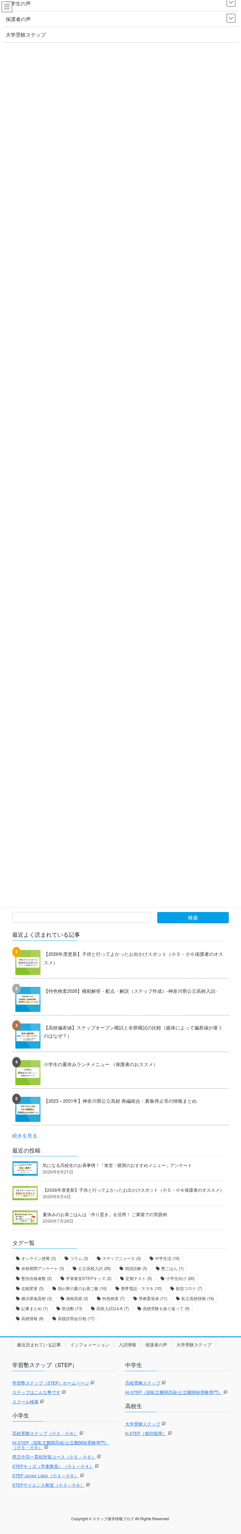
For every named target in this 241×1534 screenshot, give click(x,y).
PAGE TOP (229, 1482)
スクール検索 (25, 1401)
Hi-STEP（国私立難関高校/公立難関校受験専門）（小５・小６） (60, 1444)
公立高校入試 (94, 1268)
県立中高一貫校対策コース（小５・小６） (54, 1457)
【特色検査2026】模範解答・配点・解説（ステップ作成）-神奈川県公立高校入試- (130, 990)
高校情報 (32, 1318)
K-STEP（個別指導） (146, 1433)
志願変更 (32, 1288)
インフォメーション (90, 1344)
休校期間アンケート (42, 1268)
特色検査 (113, 1298)
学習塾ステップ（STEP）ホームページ (50, 1383)
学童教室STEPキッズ (88, 1278)
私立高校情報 (197, 1298)
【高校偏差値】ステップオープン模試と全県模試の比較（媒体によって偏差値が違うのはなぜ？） (133, 1031)
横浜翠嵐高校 (36, 1298)
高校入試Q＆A (112, 1308)
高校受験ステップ (142, 1383)
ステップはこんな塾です (36, 1392)
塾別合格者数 (36, 1278)
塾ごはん (172, 1268)
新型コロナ (189, 1288)
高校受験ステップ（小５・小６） (45, 1433)
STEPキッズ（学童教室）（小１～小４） (53, 1466)
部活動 (72, 1308)
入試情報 (127, 1344)
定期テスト (139, 1278)
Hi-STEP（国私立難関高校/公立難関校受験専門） (173, 1392)
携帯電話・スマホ (141, 1288)
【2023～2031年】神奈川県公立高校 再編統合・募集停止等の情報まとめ (120, 1100)
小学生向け (180, 1278)
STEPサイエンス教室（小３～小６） (48, 1485)
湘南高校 (77, 1298)
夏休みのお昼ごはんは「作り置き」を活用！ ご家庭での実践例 (105, 1214)
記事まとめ (34, 1308)
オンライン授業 (38, 1258)
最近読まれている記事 (39, 1344)
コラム (79, 1258)
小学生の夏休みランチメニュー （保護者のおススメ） (101, 1064)
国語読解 (136, 1268)
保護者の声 (156, 1344)
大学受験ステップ (194, 1344)
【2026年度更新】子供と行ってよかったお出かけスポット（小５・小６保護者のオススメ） (133, 958)
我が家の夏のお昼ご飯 (82, 1288)
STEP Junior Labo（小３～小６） (45, 1475)
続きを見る (24, 1135)
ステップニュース (121, 1258)
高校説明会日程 (76, 1318)
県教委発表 (153, 1298)
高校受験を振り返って (166, 1308)
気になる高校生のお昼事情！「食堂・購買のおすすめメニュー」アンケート (117, 1165)
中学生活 (167, 1258)
